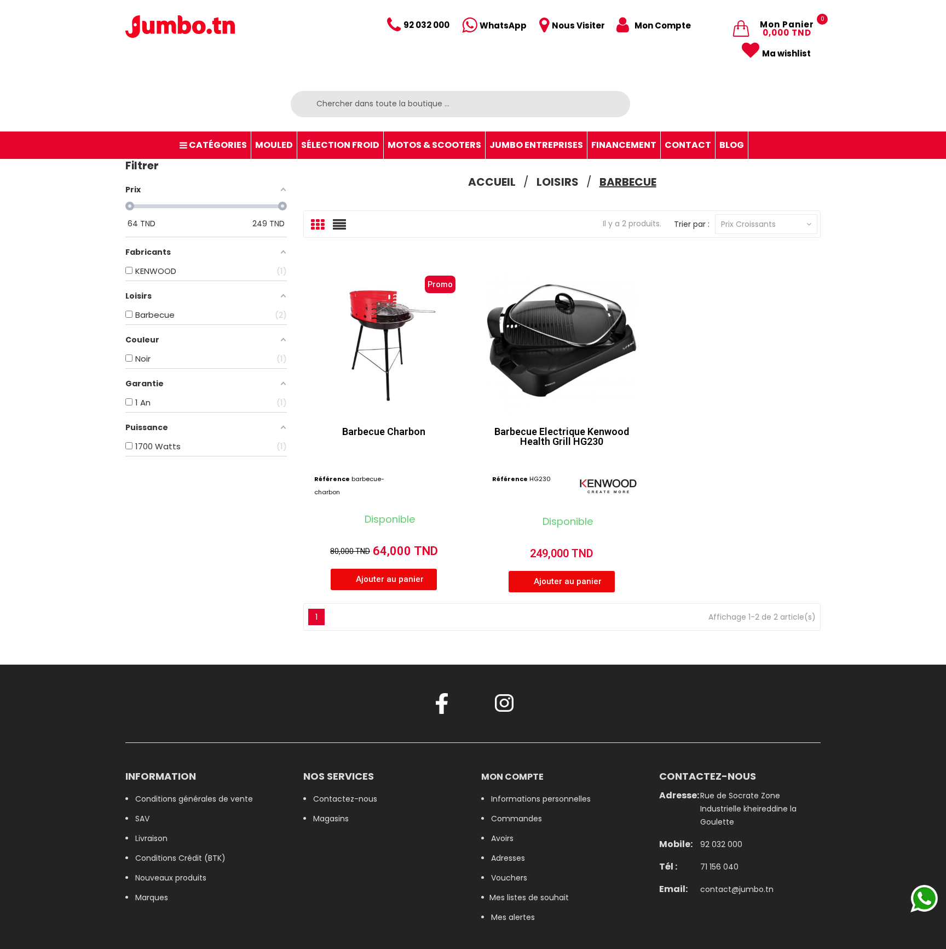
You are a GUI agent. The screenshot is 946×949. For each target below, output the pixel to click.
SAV (142, 818)
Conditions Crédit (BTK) (180, 858)
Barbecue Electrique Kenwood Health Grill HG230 (561, 436)
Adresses (508, 858)
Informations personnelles (541, 798)
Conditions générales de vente (194, 798)
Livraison (151, 838)
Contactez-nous (345, 798)
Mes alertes (513, 917)
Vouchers (509, 877)
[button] (384, 579)
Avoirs (502, 838)
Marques (151, 897)
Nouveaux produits (170, 877)
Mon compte (512, 776)
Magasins (331, 818)
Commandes (516, 818)
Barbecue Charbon (383, 431)
